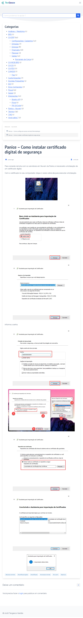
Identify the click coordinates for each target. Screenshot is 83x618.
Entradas (15, 44)
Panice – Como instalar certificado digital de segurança (24, 135)
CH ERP (11, 37)
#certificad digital (23, 574)
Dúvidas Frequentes (16, 81)
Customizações (14, 78)
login (21, 593)
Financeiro (16, 50)
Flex (13, 75)
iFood (14, 103)
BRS (10, 34)
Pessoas (15, 53)
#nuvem (55, 574)
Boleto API (16, 100)
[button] (80, 3)
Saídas (14, 56)
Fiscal (10, 90)
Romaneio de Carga (23, 59)
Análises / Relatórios (16, 31)
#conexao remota (45, 574)
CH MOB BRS (13, 62)
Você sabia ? (13, 118)
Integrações (13, 96)
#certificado (34, 574)
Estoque (15, 47)
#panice (63, 574)
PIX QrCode (16, 106)
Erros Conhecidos (15, 87)
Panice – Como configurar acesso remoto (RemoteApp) (24, 131)
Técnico (11, 112)
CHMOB (11, 71)
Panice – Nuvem (14, 109)
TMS (10, 115)
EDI (9, 84)
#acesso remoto (10, 574)
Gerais (10, 93)
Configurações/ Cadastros (22, 41)
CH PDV (11, 68)
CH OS (11, 65)
